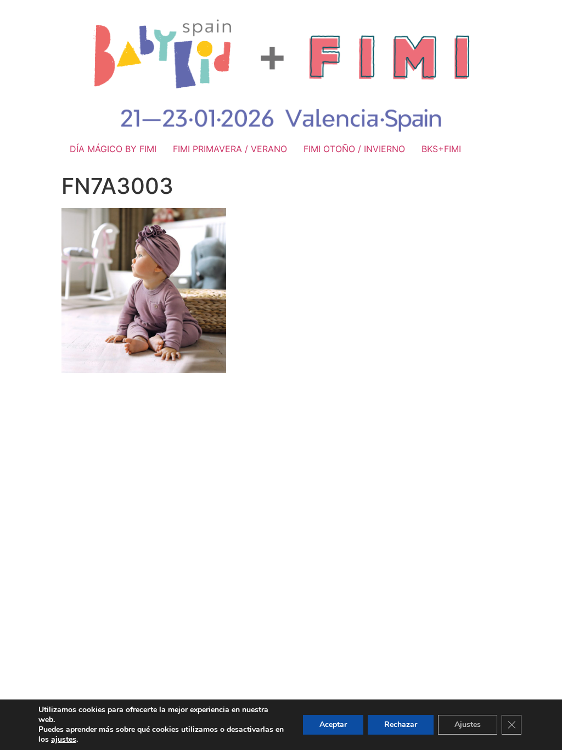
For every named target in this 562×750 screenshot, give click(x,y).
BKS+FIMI (441, 148)
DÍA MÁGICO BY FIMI (113, 148)
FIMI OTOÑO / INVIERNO (354, 148)
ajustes (63, 740)
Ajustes (467, 724)
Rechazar (400, 724)
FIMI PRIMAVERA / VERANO (230, 148)
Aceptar (333, 724)
